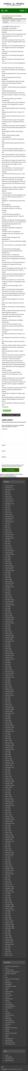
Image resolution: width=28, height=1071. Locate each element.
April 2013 (8, 494)
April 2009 (8, 561)
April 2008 (8, 578)
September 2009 (9, 554)
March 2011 (8, 531)
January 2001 (8, 706)
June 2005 (8, 626)
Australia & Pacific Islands (12, 979)
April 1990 (8, 899)
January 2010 (8, 549)
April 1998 (8, 756)
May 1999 (7, 736)
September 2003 (9, 659)
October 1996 (9, 783)
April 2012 (8, 511)
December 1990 (9, 886)
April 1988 (8, 935)
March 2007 (8, 596)
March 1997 (8, 776)
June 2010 (8, 541)
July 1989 (7, 912)
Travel (7, 1037)
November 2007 (9, 583)
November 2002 (9, 673)
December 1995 (9, 800)
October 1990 (9, 890)
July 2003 (7, 661)
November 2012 (9, 500)
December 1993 (9, 836)
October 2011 (9, 520)
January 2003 (8, 670)
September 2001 (9, 695)
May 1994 (7, 829)
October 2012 (9, 502)
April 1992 (8, 863)
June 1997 (8, 771)
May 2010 (7, 543)
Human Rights (9, 1004)
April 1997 (8, 774)
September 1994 (9, 823)
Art (6, 975)
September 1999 (9, 731)
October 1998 (9, 747)
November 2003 (9, 655)
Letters (7, 1011)
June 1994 (8, 827)
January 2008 (8, 581)
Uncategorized (9, 1038)
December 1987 (9, 941)
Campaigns (8, 984)
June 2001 (8, 699)
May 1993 (7, 847)
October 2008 (9, 569)
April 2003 (8, 666)
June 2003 (8, 662)
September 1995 (9, 805)
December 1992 (9, 852)
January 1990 (8, 903)
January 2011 (8, 532)
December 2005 (9, 617)
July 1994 (7, 825)
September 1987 (9, 944)
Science (7, 1031)
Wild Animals (8, 1040)
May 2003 (7, 664)
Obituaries (8, 1024)
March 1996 (8, 796)
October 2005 (9, 621)
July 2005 (7, 624)
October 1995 (9, 803)
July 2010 (7, 540)
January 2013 (8, 498)
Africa (6, 968)
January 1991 (8, 885)
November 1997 (9, 764)
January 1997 (8, 778)
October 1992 (9, 856)
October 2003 (9, 657)
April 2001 (8, 702)
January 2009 (8, 565)
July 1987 (7, 946)
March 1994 (8, 832)
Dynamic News (18, 1069)
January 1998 (8, 760)
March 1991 (8, 883)
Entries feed (8, 1057)
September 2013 (9, 489)
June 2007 (8, 590)
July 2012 (7, 505)
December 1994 (9, 818)
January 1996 (8, 798)
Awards (7, 981)
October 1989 (9, 908)
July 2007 (7, 588)
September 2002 (9, 677)
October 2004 (9, 639)
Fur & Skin (8, 1002)
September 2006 (9, 605)
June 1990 (8, 895)
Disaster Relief (9, 991)
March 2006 (8, 614)
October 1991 (9, 872)
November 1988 (9, 926)
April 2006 (8, 612)
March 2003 (8, 668)
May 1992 (7, 861)
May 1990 (7, 897)
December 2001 (9, 689)
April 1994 (8, 830)
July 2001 (7, 697)
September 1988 (9, 928)
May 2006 (7, 610)
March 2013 (8, 496)
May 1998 (7, 755)
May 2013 (7, 493)
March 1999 (8, 740)
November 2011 (9, 518)
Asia (6, 977)
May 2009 (7, 559)
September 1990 (9, 892)
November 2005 (9, 619)
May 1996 (7, 792)
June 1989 (8, 913)
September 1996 (9, 785)
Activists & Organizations (12, 966)
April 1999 (8, 738)
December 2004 (9, 635)
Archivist (13, 20)
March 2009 (8, 563)
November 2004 (9, 637)
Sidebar (22, 10)
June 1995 (8, 809)
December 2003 (9, 653)
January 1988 (8, 939)
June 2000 (8, 717)
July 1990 (7, 894)
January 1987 (8, 955)
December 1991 (9, 868)
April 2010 (8, 545)
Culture (7, 988)
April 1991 (8, 881)
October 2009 (9, 552)
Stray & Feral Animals (11, 1033)
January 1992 (8, 866)
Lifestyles (7, 1013)
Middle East (8, 1018)
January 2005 (8, 634)
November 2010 (9, 534)
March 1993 (8, 850)
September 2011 (9, 522)
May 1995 (7, 810)
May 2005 (7, 628)
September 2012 (9, 504)
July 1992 (7, 857)
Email (4, 451)
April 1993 (8, 848)
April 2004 (8, 648)
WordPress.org (9, 1060)
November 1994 (9, 820)
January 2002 (8, 688)
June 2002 (8, 680)
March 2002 (8, 686)
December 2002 (9, 671)
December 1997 (9, 762)
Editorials (8, 993)
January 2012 (8, 514)
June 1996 (8, 791)
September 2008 (9, 570)
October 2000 (9, 711)
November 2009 (9, 550)
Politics (17, 415)
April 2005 (8, 630)
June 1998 (8, 753)
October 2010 (9, 536)
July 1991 (7, 875)
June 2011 (8, 525)
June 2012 (8, 507)
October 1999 (9, 729)
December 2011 (9, 516)
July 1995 (7, 807)
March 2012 (8, 513)
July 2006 (7, 606)
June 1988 (8, 931)
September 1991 (9, 874)
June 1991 (8, 877)
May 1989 (7, 915)
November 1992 (9, 854)
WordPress (10, 1069)
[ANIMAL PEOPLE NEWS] (14, 3)
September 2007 (9, 587)
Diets (6, 990)
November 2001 (9, 691)
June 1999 (8, 735)
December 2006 (9, 599)
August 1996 (8, 787)
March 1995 (8, 814)
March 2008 (8, 579)
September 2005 (9, 623)
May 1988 (7, 933)
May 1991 (7, 879)
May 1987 (7, 950)
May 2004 (7, 646)
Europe (7, 997)
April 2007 (8, 594)
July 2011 (7, 523)
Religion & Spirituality (11, 1027)
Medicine (7, 1017)
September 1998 (9, 749)
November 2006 (9, 601)
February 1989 (9, 921)
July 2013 (7, 491)
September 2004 (9, 641)
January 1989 (8, 922)
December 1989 (9, 904)
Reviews (7, 1029)
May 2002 (7, 682)
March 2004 (8, 650)
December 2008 (9, 567)
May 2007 (7, 592)
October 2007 (9, 585)
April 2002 (8, 684)
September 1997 (9, 767)
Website (4, 457)
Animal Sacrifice (9, 970)
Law (4, 415)
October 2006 (9, 603)
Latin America (9, 1008)
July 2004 (7, 643)
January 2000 (8, 724)
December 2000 (9, 708)
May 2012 (7, 509)
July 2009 (7, 556)
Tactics (7, 1035)
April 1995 (8, 812)
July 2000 (7, 715)
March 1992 (8, 865)
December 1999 (9, 726)
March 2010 (8, 547)
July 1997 (7, 769)
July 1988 (7, 930)
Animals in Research (10, 973)
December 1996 (9, 780)
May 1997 (7, 773)
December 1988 (9, 924)
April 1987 (8, 951)
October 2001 (9, 693)
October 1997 (9, 765)
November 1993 (9, 838)
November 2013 (9, 485)
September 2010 (9, 538)
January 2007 (8, 597)
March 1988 (8, 937)
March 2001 (8, 704)
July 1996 (7, 789)
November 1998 (9, 745)
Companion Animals (10, 986)
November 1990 (9, 888)
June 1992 (8, 859)
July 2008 (7, 572)
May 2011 (7, 527)
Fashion (7, 1000)
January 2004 (8, 652)
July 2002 (7, 679)
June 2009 (8, 558)
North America (10, 415)
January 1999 (8, 742)
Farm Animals (9, 999)
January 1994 (8, 834)
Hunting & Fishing (10, 1006)
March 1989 (8, 919)
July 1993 (7, 843)
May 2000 (7, 718)
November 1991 (9, 870)
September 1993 (9, 841)
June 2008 (8, 574)
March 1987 (8, 953)
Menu (6, 10)
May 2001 (7, 700)
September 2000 (9, 713)
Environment (8, 995)
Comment (5, 429)
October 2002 (9, 675)
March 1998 (8, 758)
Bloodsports (8, 982)
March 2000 (8, 722)
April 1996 (8, 794)
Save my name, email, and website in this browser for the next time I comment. (13, 465)
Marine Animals (9, 1015)
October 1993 (9, 839)
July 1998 (7, 751)
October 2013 (9, 487)
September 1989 (9, 910)
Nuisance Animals (10, 1022)
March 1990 (8, 901)
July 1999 (7, 733)
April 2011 (8, 529)
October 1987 (9, 942)
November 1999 (9, 727)
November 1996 (9, 782)
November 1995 (9, 801)
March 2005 (8, 632)
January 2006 (8, 615)
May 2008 (7, 576)
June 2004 (8, 644)
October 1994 (9, 821)
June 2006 (8, 608)
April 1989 (8, 917)
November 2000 (9, 709)
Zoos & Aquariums (10, 1044)
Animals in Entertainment (12, 972)
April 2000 (8, 720)
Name (4, 445)
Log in (7, 1055)
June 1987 (8, 948)
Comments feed (9, 1058)
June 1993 (8, 845)
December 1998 (9, 744)
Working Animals (9, 1042)
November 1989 (9, 906)
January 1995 (8, 816)
